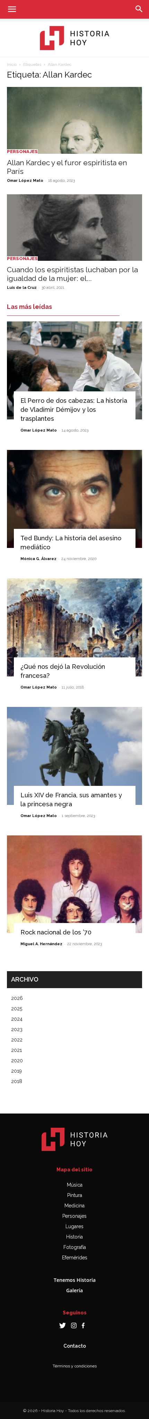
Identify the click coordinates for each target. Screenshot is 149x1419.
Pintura (74, 1195)
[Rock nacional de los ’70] (74, 884)
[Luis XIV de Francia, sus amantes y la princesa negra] (74, 756)
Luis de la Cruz (22, 287)
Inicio (12, 64)
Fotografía (74, 1247)
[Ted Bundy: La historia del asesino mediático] (74, 499)
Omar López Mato (25, 180)
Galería (74, 1290)
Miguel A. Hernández (41, 944)
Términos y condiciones (75, 1366)
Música (74, 1185)
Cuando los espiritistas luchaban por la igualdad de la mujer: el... (72, 274)
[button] (12, 9)
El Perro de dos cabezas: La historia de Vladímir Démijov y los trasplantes (73, 409)
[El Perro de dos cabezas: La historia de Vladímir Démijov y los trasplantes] (74, 370)
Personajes (22, 151)
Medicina (74, 1205)
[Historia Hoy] (74, 38)
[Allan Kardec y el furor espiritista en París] (74, 120)
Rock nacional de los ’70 (55, 932)
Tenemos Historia (75, 1280)
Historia (74, 1237)
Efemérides (74, 1257)
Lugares (74, 1226)
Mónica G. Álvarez (38, 559)
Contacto (74, 1346)
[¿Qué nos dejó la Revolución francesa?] (74, 627)
